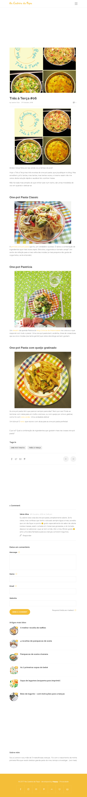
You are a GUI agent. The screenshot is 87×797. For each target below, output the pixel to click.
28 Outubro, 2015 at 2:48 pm (41, 514)
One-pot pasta (18, 448)
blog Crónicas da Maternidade (48, 330)
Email (12, 586)
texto (22, 422)
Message (14, 552)
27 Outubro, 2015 (27, 102)
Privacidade (64, 782)
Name (12, 574)
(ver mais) (73, 760)
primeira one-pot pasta (20, 247)
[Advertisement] (43, 31)
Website (13, 598)
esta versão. (25, 417)
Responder (27, 536)
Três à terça (35, 448)
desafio (16, 330)
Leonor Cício (16, 102)
